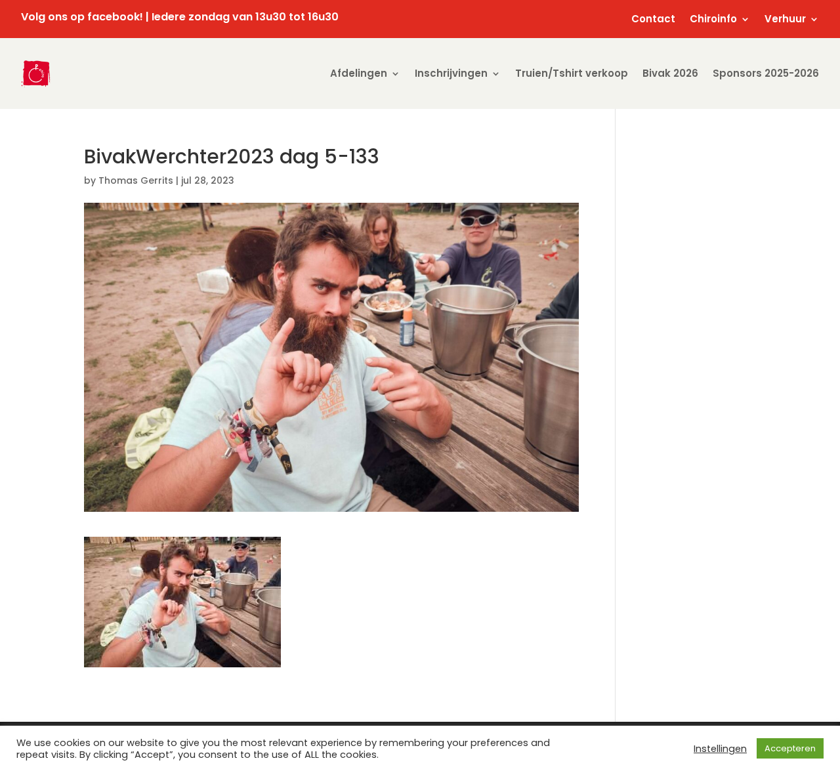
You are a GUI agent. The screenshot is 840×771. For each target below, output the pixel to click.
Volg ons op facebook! (82, 16)
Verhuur (785, 20)
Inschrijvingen (451, 73)
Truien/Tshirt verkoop (571, 73)
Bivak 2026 (670, 73)
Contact (653, 20)
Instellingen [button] (720, 749)
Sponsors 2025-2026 (766, 73)
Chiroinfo (713, 20)
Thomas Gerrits (135, 180)
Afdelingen (358, 73)
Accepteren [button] (790, 748)
